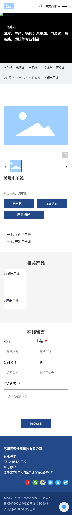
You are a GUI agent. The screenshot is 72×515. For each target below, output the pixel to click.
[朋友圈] (43, 482)
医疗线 (60, 67)
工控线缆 (46, 67)
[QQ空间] (58, 482)
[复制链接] (65, 482)
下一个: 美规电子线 (17, 241)
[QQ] (50, 482)
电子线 (32, 67)
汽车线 (8, 67)
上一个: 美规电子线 (17, 234)
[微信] (35, 482)
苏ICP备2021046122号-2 (19, 503)
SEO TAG (42, 503)
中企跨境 (23, 509)
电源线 (20, 67)
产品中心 (10, 27)
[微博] (27, 482)
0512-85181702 (15, 461)
